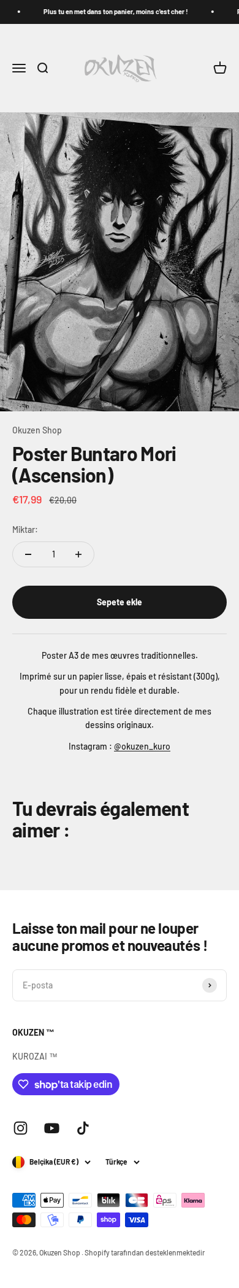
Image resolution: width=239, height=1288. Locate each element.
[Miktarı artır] (78, 554)
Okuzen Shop (37, 430)
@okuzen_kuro (142, 746)
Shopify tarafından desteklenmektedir (145, 1252)
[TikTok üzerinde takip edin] (83, 1128)
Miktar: (25, 529)
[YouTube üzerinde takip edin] (52, 1128)
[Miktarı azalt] (28, 554)
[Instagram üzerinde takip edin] (20, 1128)
